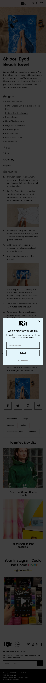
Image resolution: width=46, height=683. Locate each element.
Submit (23, 353)
